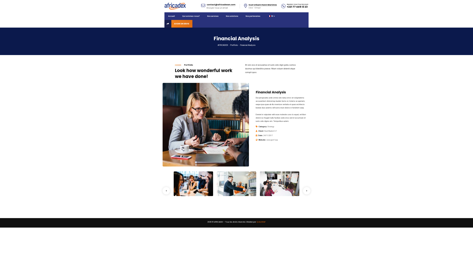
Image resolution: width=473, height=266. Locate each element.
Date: (260, 135)
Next (306, 190)
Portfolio (234, 45)
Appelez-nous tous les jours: (298, 4)
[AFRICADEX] (175, 6)
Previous (166, 190)
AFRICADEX (223, 45)
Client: (261, 131)
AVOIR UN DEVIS (181, 23)
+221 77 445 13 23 (297, 6)
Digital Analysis (229, 187)
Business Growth (187, 187)
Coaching (181, 191)
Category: (263, 126)
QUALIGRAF (261, 222)
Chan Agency (271, 187)
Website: (262, 140)
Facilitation (225, 191)
